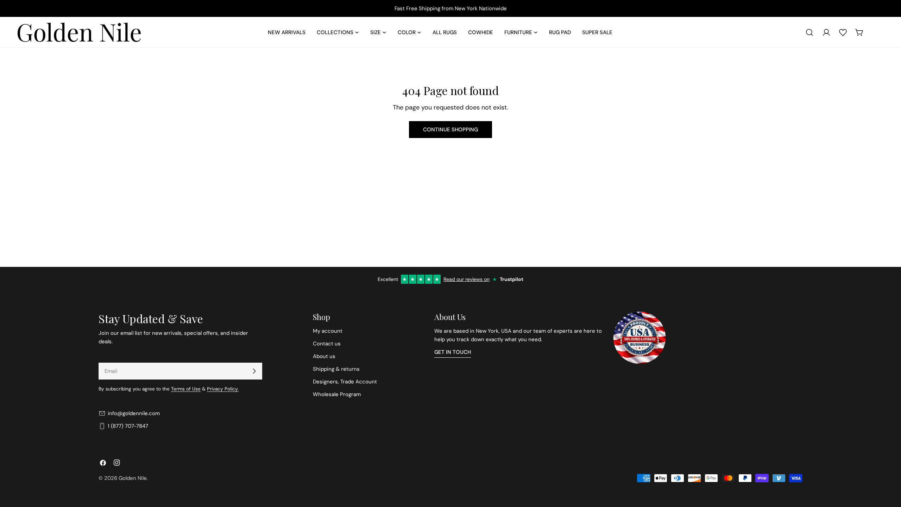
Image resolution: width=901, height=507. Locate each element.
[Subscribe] (254, 371)
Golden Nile (133, 478)
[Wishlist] (843, 32)
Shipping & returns (336, 369)
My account (327, 330)
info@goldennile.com (134, 413)
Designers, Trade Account (345, 381)
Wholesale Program (337, 394)
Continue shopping (450, 129)
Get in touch (452, 352)
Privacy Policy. (223, 389)
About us (324, 356)
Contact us (327, 343)
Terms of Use (186, 389)
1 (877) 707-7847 (128, 426)
